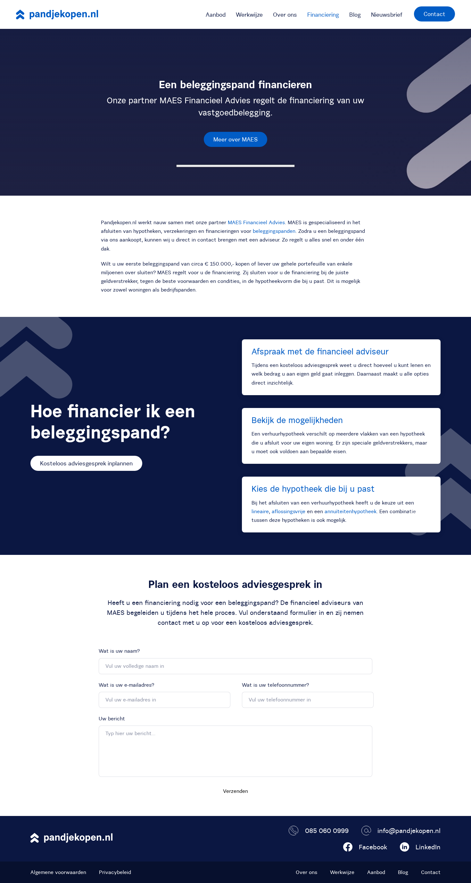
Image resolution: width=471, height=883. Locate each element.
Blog (355, 14)
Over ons (285, 14)
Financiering (323, 14)
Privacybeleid (115, 872)
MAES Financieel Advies (256, 222)
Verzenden (235, 791)
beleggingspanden (274, 231)
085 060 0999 (327, 831)
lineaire (260, 511)
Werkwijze (249, 14)
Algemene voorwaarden (58, 872)
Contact (434, 14)
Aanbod (216, 14)
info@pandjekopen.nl (409, 831)
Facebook (373, 847)
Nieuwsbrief (386, 14)
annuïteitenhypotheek (350, 511)
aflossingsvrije (288, 511)
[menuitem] (216, 14)
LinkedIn (428, 847)
